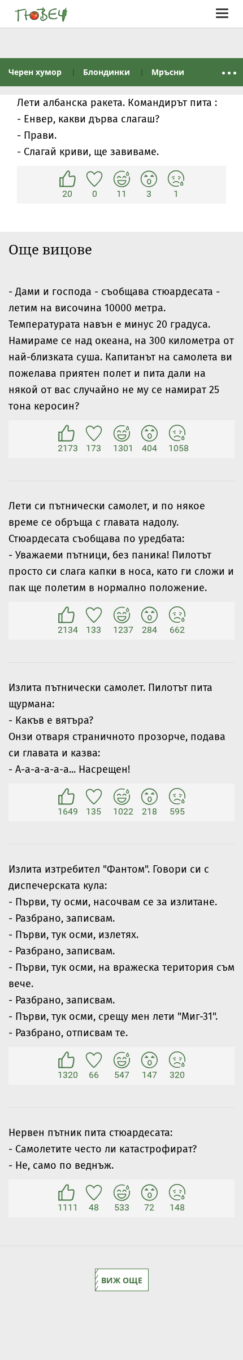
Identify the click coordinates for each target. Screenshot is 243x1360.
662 (176, 615)
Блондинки (106, 72)
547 (121, 1060)
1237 (121, 615)
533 (121, 1193)
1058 (176, 434)
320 (176, 1060)
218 (149, 797)
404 (149, 434)
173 (93, 434)
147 (149, 1060)
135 (93, 797)
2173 (66, 434)
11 (121, 179)
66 (93, 1060)
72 (149, 1193)
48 (93, 1193)
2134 (66, 615)
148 (176, 1193)
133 (93, 615)
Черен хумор (35, 72)
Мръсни (167, 72)
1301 (121, 434)
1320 (66, 1060)
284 (149, 615)
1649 (66, 797)
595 (176, 797)
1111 (66, 1193)
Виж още (121, 1280)
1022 (121, 797)
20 (67, 179)
